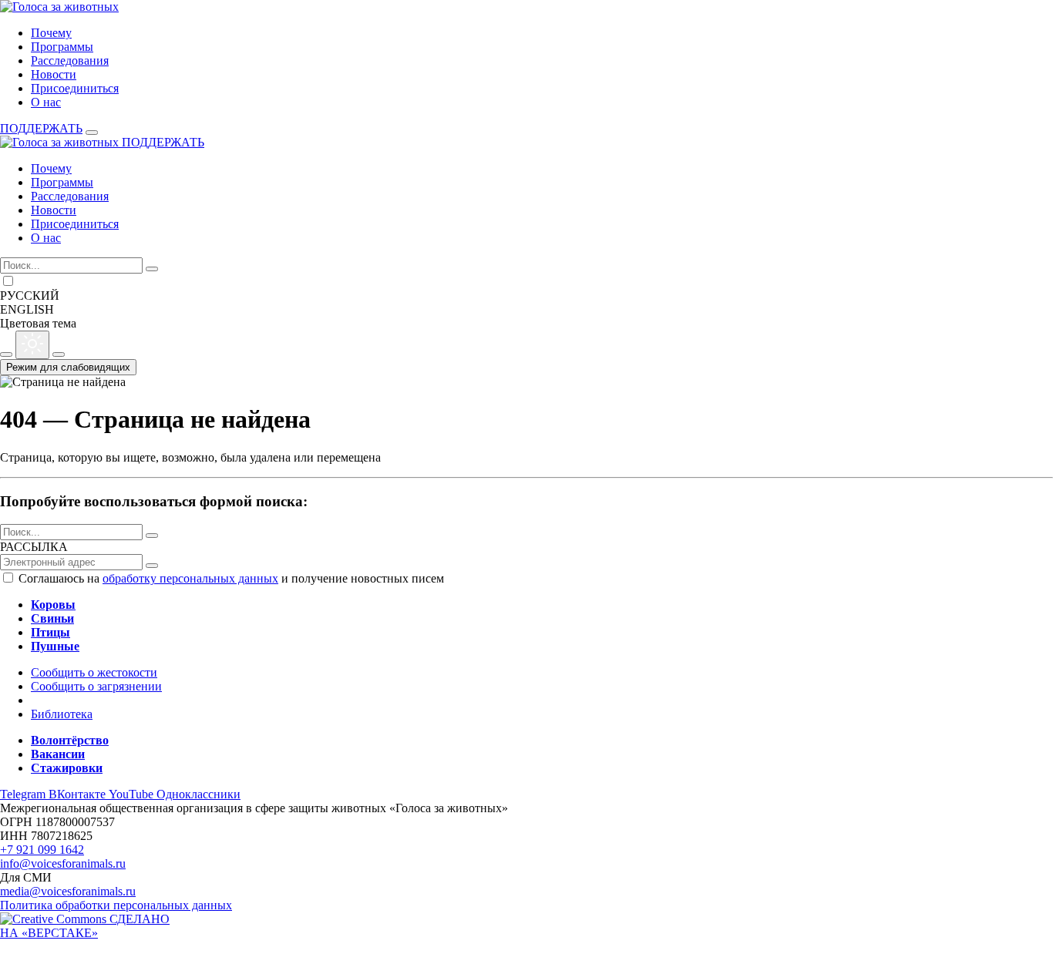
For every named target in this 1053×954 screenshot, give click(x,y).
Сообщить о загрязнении (96, 686)
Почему (51, 32)
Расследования (70, 60)
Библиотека (62, 714)
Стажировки (67, 767)
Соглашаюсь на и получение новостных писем (231, 578)
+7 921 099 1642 (42, 849)
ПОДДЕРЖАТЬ (41, 128)
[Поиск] (152, 269)
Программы (62, 46)
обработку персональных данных (190, 578)
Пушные (55, 646)
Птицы (50, 632)
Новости (53, 74)
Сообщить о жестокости (94, 672)
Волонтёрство (70, 740)
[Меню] (92, 132)
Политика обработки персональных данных (116, 905)
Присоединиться (75, 88)
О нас (46, 102)
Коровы (53, 604)
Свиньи (52, 618)
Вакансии (58, 754)
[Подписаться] (152, 565)
